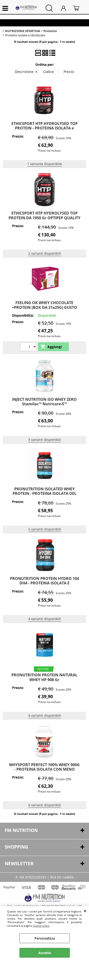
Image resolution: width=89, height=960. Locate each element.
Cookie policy (41, 925)
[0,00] (78, 8)
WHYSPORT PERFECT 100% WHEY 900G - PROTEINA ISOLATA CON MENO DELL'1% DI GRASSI (44, 769)
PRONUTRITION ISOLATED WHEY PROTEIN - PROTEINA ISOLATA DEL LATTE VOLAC (44, 493)
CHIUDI (85, 910)
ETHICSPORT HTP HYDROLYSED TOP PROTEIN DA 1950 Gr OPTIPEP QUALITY (44, 215)
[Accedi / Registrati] (66, 8)
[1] (29, 347)
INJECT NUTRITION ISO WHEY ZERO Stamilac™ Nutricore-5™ (44, 401)
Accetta (44, 952)
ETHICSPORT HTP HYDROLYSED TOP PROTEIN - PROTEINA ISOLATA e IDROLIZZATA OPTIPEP (44, 128)
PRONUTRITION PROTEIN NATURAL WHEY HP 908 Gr (44, 677)
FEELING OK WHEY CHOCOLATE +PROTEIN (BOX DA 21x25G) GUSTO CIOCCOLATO (44, 307)
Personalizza (44, 938)
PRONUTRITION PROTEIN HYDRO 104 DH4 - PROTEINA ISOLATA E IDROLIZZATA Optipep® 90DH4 (44, 583)
